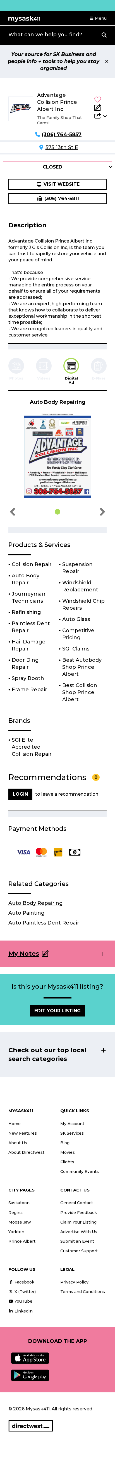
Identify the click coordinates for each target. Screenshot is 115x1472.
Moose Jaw (19, 1222)
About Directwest (26, 1152)
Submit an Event (77, 1241)
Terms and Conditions (82, 1291)
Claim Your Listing (78, 1222)
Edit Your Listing (57, 1010)
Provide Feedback (78, 1212)
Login (20, 794)
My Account (72, 1123)
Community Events (79, 1171)
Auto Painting (26, 913)
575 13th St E (61, 147)
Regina (15, 1212)
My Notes (23, 953)
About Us (17, 1142)
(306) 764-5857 (62, 134)
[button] (98, 18)
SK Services (72, 1133)
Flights (67, 1161)
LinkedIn (23, 1311)
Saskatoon (19, 1202)
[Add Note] (100, 107)
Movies (67, 1152)
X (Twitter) (24, 1291)
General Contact (76, 1202)
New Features (22, 1133)
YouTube (22, 1301)
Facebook (23, 1282)
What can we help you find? (45, 35)
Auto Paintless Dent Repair (43, 923)
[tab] (71, 371)
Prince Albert (21, 1241)
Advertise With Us (78, 1231)
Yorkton (16, 1231)
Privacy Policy (74, 1282)
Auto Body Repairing (35, 903)
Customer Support (79, 1250)
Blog (65, 1142)
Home (14, 1123)
